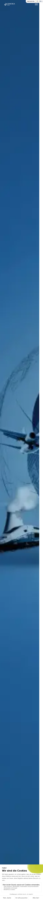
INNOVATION (30, 1)
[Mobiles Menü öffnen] (36, 4)
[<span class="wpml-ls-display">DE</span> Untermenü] (42, 1)
